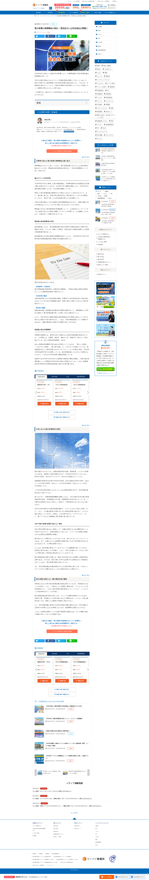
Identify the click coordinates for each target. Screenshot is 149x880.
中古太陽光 (40, 382)
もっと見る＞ (74, 812)
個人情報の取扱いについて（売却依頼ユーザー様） (67, 859)
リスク (44, 32)
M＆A (110, 198)
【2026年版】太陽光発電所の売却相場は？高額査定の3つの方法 (63, 706)
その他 (99, 196)
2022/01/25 (51, 708)
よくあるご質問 (102, 241)
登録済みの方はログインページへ (106, 373)
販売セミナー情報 (103, 265)
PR (111, 193)
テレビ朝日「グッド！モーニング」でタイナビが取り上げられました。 (52, 791)
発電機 (48, 32)
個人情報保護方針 (55, 853)
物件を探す (101, 254)
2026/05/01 (61, 760)
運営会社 (114, 1)
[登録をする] (105, 369)
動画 (106, 196)
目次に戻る (86, 157)
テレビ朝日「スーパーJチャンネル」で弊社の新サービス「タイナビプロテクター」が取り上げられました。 (63, 798)
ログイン (113, 7)
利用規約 (47, 853)
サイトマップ (50, 865)
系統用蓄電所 (101, 198)
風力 (98, 193)
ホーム (69, 1)
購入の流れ (101, 256)
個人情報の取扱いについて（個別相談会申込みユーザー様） (45, 862)
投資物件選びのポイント (105, 262)
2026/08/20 (61, 708)
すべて (99, 191)
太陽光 (106, 191)
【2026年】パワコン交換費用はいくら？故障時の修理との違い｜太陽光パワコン (66, 757)
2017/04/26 (51, 733)
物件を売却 (76, 825)
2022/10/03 (51, 748)
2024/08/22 (61, 733)
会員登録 (113, 5)
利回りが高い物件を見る (62, 412)
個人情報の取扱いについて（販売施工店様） (42, 856)
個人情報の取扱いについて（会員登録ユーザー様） (43, 859)
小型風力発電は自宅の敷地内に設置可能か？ (57, 731)
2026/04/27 (61, 721)
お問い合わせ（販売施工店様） (88, 1)
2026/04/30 (61, 748)
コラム (105, 193)
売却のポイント (102, 274)
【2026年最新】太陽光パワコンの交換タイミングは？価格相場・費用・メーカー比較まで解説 (66, 744)
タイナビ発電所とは (103, 234)
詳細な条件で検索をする (63, 417)
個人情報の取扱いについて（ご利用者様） (63, 856)
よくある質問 (76, 1)
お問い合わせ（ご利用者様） (104, 1)
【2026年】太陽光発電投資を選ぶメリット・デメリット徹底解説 (63, 718)
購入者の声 (101, 259)
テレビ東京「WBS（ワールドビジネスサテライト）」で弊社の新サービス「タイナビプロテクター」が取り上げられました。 (68, 806)
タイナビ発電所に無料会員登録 (62, 151)
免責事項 (41, 853)
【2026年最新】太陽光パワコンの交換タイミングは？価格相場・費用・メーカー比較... (108, 171)
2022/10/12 (50, 760)
